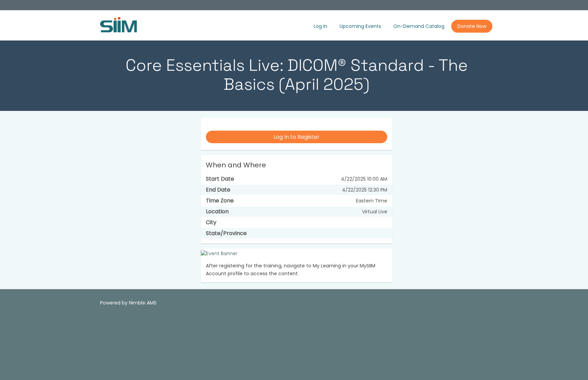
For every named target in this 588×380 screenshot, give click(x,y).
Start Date (220, 179)
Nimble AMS (143, 302)
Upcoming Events (360, 26)
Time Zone (220, 200)
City (211, 222)
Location (217, 211)
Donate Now (471, 26)
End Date (218, 189)
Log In (320, 26)
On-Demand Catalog (418, 26)
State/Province (226, 233)
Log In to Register (297, 137)
